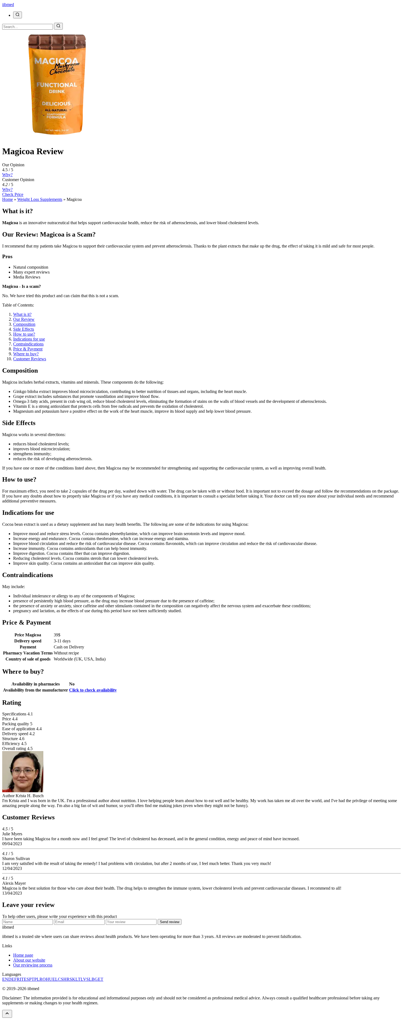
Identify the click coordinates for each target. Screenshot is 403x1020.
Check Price (12, 194)
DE (11, 979)
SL (89, 979)
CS (60, 979)
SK (72, 979)
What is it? (22, 314)
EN (5, 979)
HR (66, 979)
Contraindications (28, 344)
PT (31, 979)
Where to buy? (26, 354)
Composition (24, 324)
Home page (23, 955)
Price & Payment (27, 349)
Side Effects (23, 329)
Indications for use (29, 339)
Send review (169, 922)
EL (55, 979)
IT (22, 979)
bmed (8, 4)
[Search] (17, 15)
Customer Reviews (29, 358)
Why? (7, 174)
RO (42, 979)
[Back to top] (7, 1014)
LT (78, 979)
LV (83, 979)
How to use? (24, 334)
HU (49, 979)
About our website (29, 960)
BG (95, 979)
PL (36, 979)
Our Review (24, 319)
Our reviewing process (32, 965)
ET (100, 979)
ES (26, 979)
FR (17, 979)
